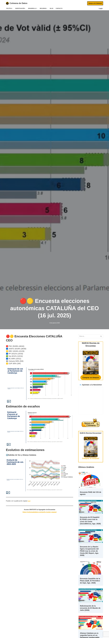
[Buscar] (101, 336)
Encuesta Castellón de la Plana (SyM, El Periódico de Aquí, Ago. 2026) (90, 581)
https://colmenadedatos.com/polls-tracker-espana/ (40, 512)
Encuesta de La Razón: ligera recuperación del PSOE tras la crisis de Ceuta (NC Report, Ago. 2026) (89, 551)
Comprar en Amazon (90, 377)
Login (101, 8)
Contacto (59, 8)
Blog (51, 8)
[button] (12, 8)
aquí (29, 501)
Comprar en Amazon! (90, 458)
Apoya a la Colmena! (95, 3)
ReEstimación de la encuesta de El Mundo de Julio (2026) (90, 608)
